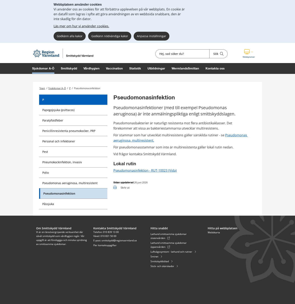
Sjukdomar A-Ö (43, 68)
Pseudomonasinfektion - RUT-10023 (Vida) (145, 170)
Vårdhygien (91, 68)
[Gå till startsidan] (64, 57)
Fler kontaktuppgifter (105, 245)
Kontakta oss (215, 68)
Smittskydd (69, 68)
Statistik (135, 68)
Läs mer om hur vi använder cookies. (81, 26)
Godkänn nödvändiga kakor (109, 36)
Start (42, 88)
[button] (249, 54)
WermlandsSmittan (185, 68)
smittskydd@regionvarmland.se (119, 240)
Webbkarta (214, 232)
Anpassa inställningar (151, 36)
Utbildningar (156, 68)
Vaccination (114, 68)
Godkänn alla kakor (69, 36)
